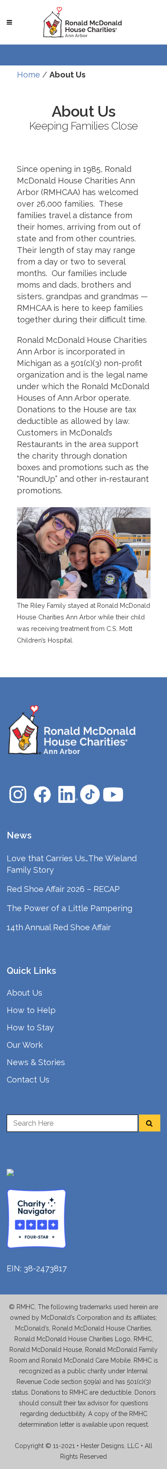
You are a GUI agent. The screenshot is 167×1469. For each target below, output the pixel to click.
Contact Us (28, 1079)
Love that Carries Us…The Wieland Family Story (72, 864)
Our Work (25, 1045)
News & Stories (36, 1062)
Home (28, 74)
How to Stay (30, 1027)
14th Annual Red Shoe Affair (59, 927)
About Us (24, 992)
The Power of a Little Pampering (69, 908)
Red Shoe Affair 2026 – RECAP (63, 889)
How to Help (31, 1010)
